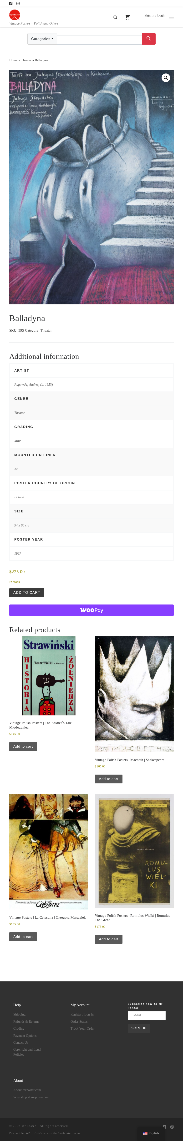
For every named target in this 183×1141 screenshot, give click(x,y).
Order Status (79, 1021)
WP (28, 1132)
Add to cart (26, 592)
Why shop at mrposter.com (31, 1097)
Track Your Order (83, 1028)
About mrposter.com (27, 1090)
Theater (26, 60)
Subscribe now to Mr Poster (145, 1005)
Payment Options (24, 1035)
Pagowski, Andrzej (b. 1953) (33, 384)
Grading (18, 1028)
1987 (17, 553)
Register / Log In (82, 1014)
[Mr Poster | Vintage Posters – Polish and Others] (14, 14)
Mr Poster (28, 1126)
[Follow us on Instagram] (18, 3)
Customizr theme (69, 1132)
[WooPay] (91, 610)
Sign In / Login (154, 15)
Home (13, 60)
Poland (19, 497)
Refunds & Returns (26, 1021)
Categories (41, 39)
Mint (17, 441)
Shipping (19, 1014)
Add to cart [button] (23, 746)
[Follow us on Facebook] (10, 3)
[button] (166, 77)
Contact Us (20, 1042)
